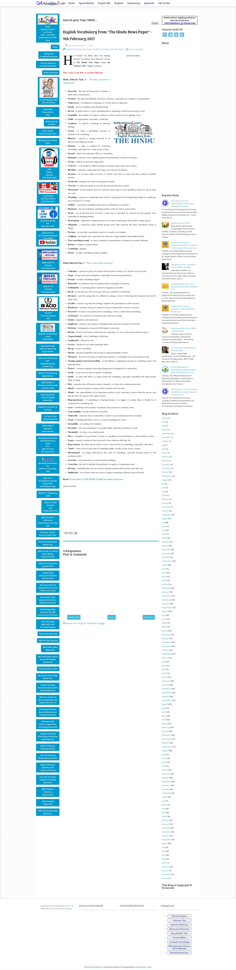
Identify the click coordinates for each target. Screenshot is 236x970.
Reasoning (133, 3)
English (118, 3)
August (165, 418)
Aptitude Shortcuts (179, 925)
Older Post (149, 617)
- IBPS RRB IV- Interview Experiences (47, 428)
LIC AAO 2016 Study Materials (50, 417)
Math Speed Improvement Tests (48, 132)
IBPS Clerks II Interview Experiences (48, 792)
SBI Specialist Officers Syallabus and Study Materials (47, 724)
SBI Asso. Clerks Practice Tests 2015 (47, 533)
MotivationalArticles (51, 122)
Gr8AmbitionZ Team (142, 967)
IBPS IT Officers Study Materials (47, 747)
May (163, 422)
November (166, 437)
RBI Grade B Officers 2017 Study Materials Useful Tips (47, 362)
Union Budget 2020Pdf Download (48, 101)
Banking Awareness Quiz (48, 141)
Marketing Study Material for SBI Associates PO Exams (47, 612)
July (163, 445)
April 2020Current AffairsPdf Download (48, 199)
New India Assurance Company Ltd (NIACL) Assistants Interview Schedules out (184, 392)
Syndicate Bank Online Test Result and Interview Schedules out (184, 287)
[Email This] (68, 533)
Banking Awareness (179, 953)
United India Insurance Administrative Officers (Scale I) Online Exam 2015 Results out (184, 245)
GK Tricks (164, 3)
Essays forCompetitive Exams (49, 55)
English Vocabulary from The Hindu (108, 49)
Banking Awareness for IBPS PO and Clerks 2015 (48, 467)
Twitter (170, 34)
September (166, 433)
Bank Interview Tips (48, 633)
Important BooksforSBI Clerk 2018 (47, 223)
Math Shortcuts (51, 72)
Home (71, 3)
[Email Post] (65, 532)
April (164, 425)
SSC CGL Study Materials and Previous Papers (47, 624)
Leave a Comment (136, 49)
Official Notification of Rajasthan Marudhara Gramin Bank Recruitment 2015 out (183, 370)
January (165, 460)
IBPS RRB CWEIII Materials (50, 648)
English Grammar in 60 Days (47, 408)
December (166, 464)
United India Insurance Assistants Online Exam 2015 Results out (183, 309)
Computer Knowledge (179, 942)
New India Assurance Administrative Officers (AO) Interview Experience (182, 204)
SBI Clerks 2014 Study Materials (47, 676)
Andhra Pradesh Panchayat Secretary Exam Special (47, 736)
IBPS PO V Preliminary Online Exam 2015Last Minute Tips (48, 482)
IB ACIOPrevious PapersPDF (48, 316)
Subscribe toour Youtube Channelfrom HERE (47, 236)
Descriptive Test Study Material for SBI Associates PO (47, 600)
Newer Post (74, 617)
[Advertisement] (95, 13)
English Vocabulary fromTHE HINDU (48, 336)
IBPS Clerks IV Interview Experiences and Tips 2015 (48, 521)
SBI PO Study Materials (48, 802)
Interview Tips (179, 920)
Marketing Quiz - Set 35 (180, 223)
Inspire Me (104, 3)
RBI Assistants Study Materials (47, 812)
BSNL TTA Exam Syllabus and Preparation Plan (48, 767)
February (165, 456)
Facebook (165, 34)
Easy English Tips (179, 933)
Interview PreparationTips (48, 112)
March (164, 429)
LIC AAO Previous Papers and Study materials (47, 780)
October (165, 441)
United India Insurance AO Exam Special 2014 (48, 575)
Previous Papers (179, 916)
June (164, 487)
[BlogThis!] (71, 533)
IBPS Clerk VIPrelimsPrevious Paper (48, 265)
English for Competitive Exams (79, 49)
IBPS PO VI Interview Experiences (47, 374)
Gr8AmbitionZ (97, 967)
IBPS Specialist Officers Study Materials (48, 397)
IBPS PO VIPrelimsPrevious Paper (48, 289)
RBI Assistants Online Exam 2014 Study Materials (48, 659)
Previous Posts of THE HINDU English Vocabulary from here (95, 479)
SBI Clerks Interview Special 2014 (48, 564)
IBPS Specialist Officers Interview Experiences (47, 349)
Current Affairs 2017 (48, 668)
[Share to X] (73, 533)
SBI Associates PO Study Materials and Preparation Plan (47, 588)
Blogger (69, 908)
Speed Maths (86, 3)
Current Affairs (179, 937)
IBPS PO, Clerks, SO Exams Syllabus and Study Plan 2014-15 (47, 700)
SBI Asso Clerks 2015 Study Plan (47, 543)
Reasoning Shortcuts (179, 929)
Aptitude (149, 3)
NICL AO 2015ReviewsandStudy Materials (50, 506)
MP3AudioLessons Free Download (49, 173)
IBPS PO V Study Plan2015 (48, 494)
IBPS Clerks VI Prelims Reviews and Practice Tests (48, 385)
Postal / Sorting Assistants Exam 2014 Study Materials (48, 688)
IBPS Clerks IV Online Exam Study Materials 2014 (48, 554)
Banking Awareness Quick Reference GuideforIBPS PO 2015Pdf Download (48, 445)
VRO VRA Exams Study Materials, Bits (47, 756)
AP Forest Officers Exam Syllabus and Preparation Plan (48, 712)
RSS (182, 34)
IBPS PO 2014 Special (48, 640)
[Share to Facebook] (76, 533)
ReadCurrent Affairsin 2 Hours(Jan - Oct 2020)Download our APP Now (48, 33)
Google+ (176, 34)
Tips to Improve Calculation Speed (47, 64)
